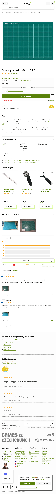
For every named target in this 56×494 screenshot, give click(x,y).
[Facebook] (3, 487)
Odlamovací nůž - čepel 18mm (15, 91)
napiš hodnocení (28, 260)
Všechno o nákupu (20, 451)
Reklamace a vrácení (21, 456)
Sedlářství (27, 12)
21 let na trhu (7, 345)
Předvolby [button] (43, 479)
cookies (33, 477)
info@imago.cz (8, 456)
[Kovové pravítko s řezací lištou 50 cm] (10, 190)
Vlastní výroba (7, 347)
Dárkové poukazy (47, 460)
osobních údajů (50, 427)
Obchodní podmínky (34, 451)
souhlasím (27, 483)
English (19, 465)
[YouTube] (16, 487)
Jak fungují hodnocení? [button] (48, 266)
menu (6, 3)
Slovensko (20, 463)
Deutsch (19, 467)
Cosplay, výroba (18, 12)
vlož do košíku (27, 96)
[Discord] (12, 487)
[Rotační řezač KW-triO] (28, 190)
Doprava (17, 453)
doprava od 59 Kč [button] (26, 80)
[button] (28, 116)
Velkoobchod (32, 458)
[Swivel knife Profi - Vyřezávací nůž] (46, 190)
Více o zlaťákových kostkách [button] (36, 265)
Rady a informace (33, 456)
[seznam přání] (52, 96)
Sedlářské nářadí (35, 12)
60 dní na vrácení (8, 342)
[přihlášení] (48, 3)
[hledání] (52, 8)
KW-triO (4, 145)
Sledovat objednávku (21, 458)
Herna (44, 454)
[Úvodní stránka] (2, 12)
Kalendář (44, 461)
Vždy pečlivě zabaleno (10, 350)
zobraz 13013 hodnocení (9, 363)
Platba (23, 453)
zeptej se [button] (51, 100)
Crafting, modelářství (30, 162)
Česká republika (21, 461)
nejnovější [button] (15, 270)
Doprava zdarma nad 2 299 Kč (12, 339)
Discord (6, 458)
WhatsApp (6, 460)
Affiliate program (33, 461)
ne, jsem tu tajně (43, 483)
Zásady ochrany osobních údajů (28, 488)
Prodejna (44, 453)
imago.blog (45, 463)
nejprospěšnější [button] (6, 270)
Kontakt (44, 451)
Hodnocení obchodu (48, 458)
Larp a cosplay (9, 12)
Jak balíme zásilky (20, 454)
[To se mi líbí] (52, 295)
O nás (44, 456)
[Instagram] (8, 487)
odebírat (49, 424)
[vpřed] (52, 183)
